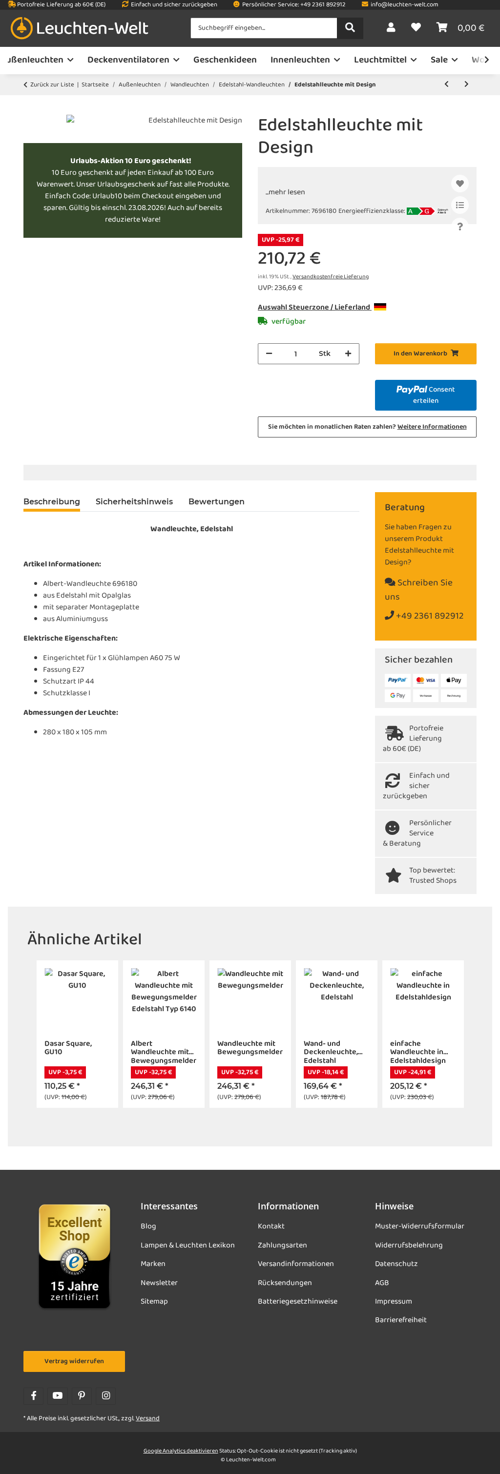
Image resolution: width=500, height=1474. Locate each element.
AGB (382, 1283)
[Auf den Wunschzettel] (460, 183)
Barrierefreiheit (401, 1320)
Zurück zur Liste (52, 85)
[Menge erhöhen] (348, 354)
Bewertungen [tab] (216, 501)
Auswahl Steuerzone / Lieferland (315, 307)
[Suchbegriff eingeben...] (350, 28)
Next (457, 1034)
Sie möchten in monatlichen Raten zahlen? (367, 427)
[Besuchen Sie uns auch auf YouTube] (57, 1396)
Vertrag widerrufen (74, 1361)
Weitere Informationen (432, 427)
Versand (148, 1418)
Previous (44, 1034)
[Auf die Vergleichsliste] (460, 205)
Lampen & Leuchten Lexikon (188, 1245)
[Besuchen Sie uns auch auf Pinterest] (82, 1396)
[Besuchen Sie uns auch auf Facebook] (33, 1396)
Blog (148, 1226)
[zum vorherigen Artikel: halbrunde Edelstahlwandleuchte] (447, 84)
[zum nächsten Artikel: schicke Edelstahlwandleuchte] (467, 84)
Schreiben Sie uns (419, 590)
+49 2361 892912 (429, 616)
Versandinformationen (296, 1264)
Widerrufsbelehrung (409, 1245)
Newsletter (159, 1283)
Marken (153, 1264)
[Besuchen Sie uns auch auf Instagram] (106, 1396)
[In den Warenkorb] (31, 109)
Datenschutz (396, 1264)
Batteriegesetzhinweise (297, 1301)
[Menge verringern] (269, 354)
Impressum (393, 1301)
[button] (391, 28)
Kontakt (271, 1226)
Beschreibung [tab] (51, 501)
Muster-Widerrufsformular (419, 1226)
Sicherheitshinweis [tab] (134, 501)
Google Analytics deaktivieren (181, 1451)
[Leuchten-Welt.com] (79, 28)
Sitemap (154, 1301)
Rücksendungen (285, 1283)
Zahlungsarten (282, 1245)
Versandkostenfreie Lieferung (330, 277)
